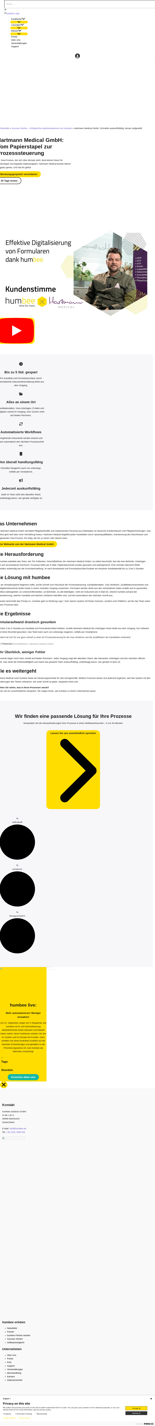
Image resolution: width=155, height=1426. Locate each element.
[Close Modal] (4, 1084)
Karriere (11, 1376)
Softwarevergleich (15, 1342)
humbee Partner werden (18, 1335)
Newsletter (12, 1328)
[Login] (77, 56)
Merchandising (14, 1373)
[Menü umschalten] (19, 22)
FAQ (9, 1362)
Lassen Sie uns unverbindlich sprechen (73, 733)
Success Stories (15, 1339)
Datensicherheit (14, 1380)
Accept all (136, 1408)
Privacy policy (24, 1418)
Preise (10, 1358)
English (6, 1399)
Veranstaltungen (15, 1369)
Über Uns (11, 1355)
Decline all (136, 1413)
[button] (23, 19)
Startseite (4, 128)
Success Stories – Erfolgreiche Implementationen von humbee (42, 128)
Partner (10, 1332)
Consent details (9, 1418)
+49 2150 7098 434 (15, 1132)
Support (11, 1366)
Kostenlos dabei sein (23, 1077)
